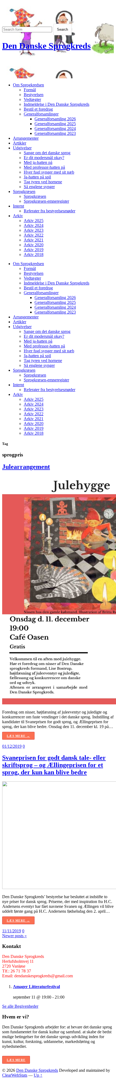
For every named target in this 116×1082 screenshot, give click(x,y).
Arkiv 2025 (33, 220)
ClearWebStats (14, 1075)
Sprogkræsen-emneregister (46, 201)
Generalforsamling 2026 (55, 119)
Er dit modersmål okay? (44, 157)
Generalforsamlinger (41, 114)
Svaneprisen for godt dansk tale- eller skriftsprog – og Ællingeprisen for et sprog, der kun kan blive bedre (54, 765)
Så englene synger (39, 186)
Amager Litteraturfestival (36, 986)
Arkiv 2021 (33, 240)
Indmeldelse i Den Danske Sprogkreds (56, 104)
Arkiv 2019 (33, 249)
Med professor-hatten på (44, 167)
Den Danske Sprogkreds (46, 46)
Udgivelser (22, 148)
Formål (30, 89)
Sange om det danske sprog (47, 152)
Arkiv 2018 (33, 254)
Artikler (19, 143)
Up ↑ (38, 1075)
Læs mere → (18, 735)
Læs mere (16, 1060)
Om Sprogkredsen (28, 85)
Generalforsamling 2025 (55, 123)
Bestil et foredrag (38, 109)
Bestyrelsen (33, 94)
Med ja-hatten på (38, 162)
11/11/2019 (11, 931)
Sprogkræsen (24, 191)
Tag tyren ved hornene (43, 182)
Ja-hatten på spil (37, 177)
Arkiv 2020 (33, 245)
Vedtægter (32, 99)
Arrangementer (26, 138)
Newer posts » (14, 935)
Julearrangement (26, 466)
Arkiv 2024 (33, 225)
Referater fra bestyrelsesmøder (49, 211)
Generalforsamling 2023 (55, 133)
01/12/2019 (12, 746)
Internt (18, 206)
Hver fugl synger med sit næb (49, 172)
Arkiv (18, 215)
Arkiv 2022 (33, 235)
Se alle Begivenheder (20, 1006)
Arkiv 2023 (33, 230)
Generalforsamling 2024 (55, 128)
